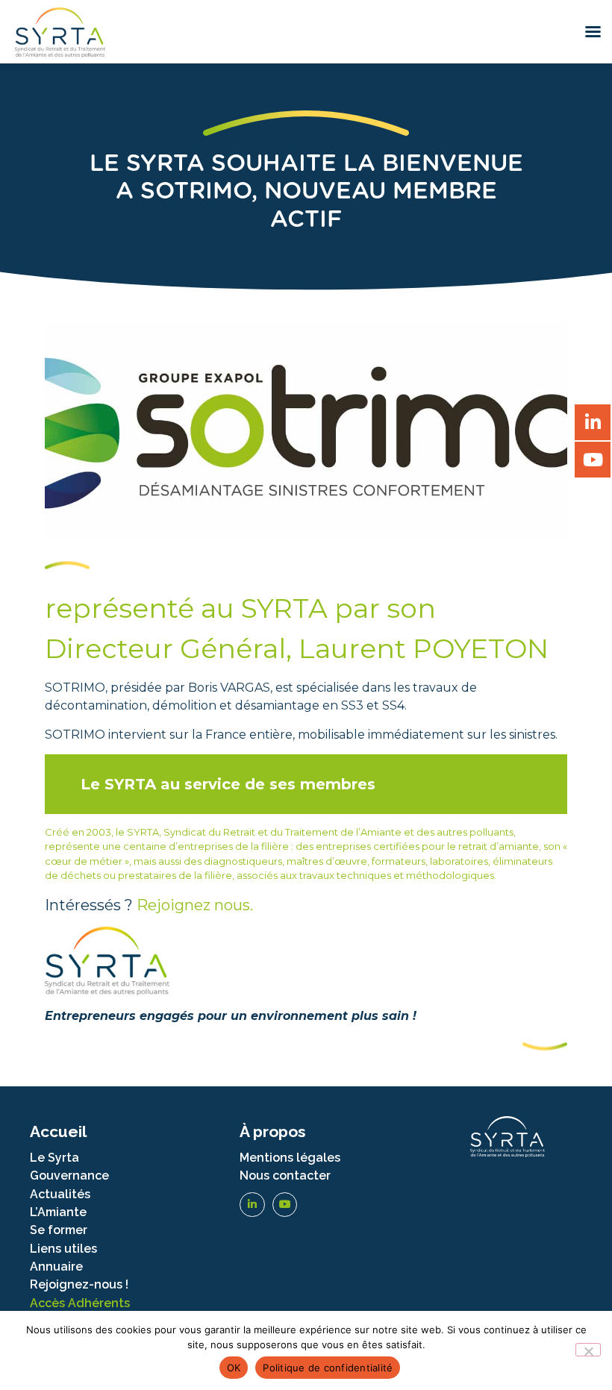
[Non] (588, 1349)
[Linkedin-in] (252, 1205)
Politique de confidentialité (328, 1368)
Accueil (58, 1131)
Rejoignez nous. (195, 905)
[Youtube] (285, 1205)
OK (234, 1368)
